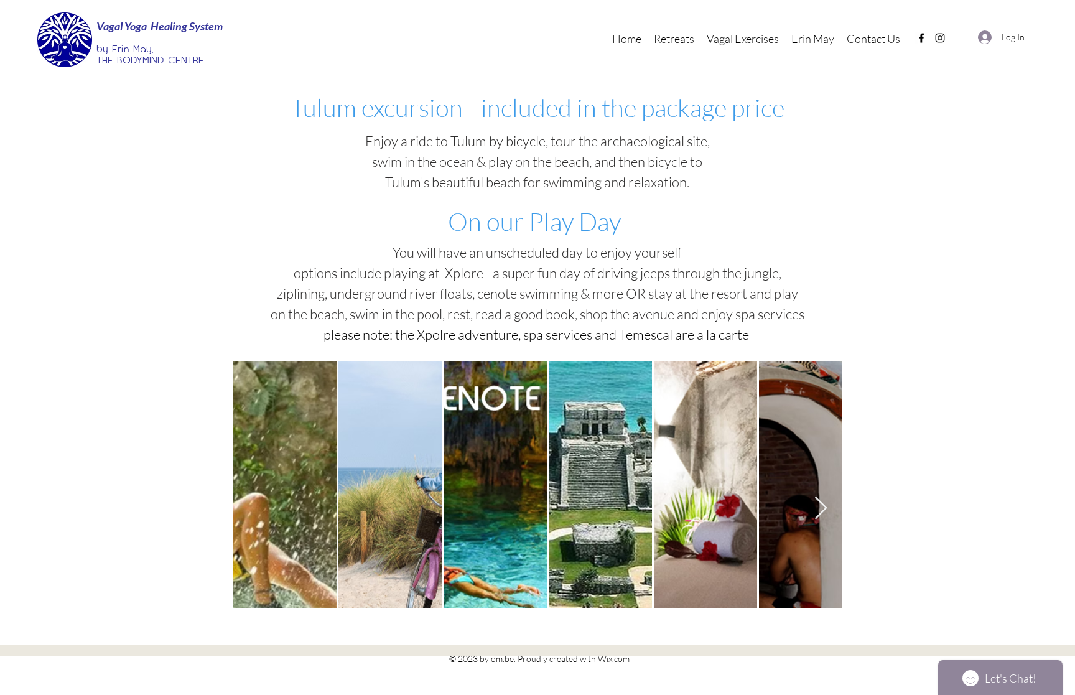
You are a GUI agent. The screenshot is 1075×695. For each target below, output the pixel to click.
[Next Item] (821, 509)
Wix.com (614, 658)
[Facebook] (921, 38)
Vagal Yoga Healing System (159, 26)
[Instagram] (940, 38)
